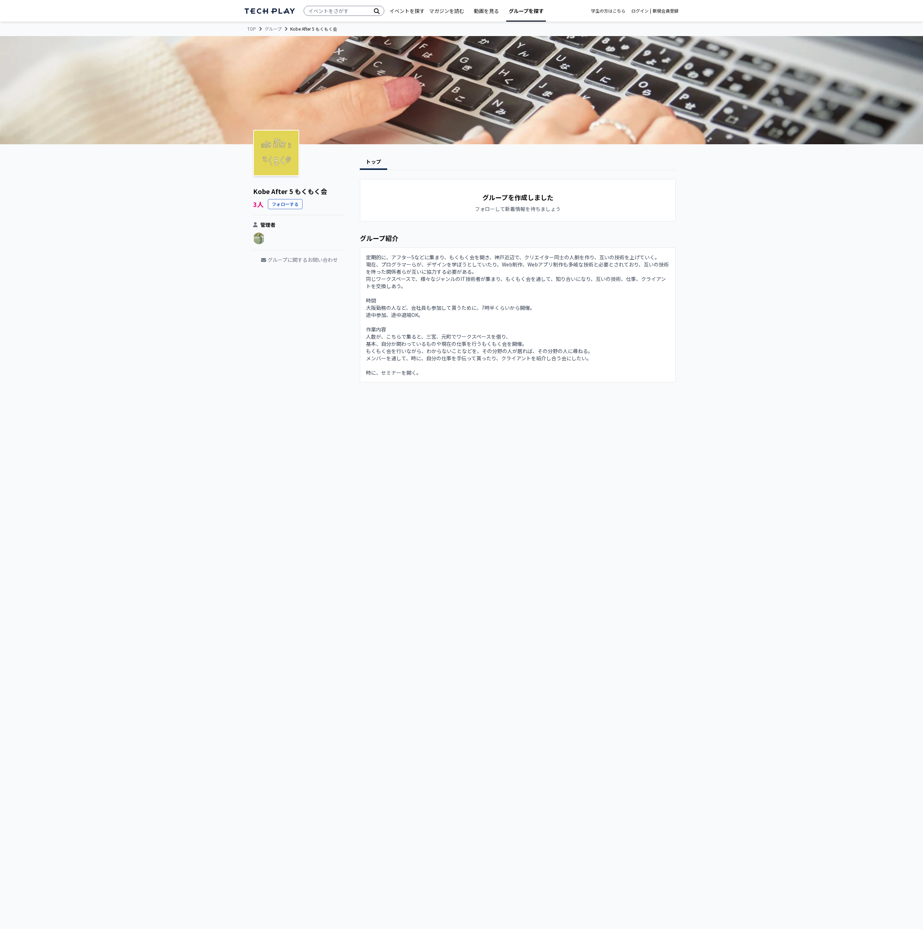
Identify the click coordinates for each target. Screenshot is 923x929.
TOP (251, 29)
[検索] (377, 10)
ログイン (640, 11)
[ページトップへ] (269, 11)
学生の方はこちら (608, 11)
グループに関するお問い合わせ (303, 259)
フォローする (285, 204)
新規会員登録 (666, 11)
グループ (273, 29)
